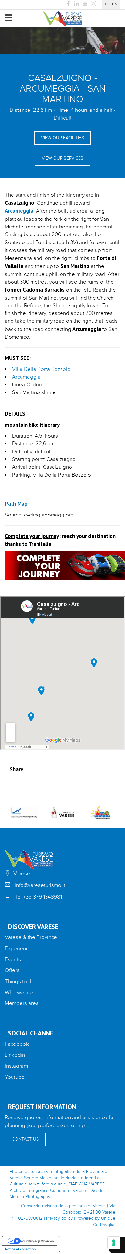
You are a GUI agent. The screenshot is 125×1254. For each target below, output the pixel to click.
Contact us (25, 1139)
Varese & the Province (31, 937)
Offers (12, 970)
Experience (18, 948)
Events (13, 959)
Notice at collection (20, 1249)
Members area (22, 1003)
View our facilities (62, 138)
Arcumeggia (26, 377)
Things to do (20, 981)
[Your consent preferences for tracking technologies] (114, 1243)
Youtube (15, 1077)
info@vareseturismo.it (40, 885)
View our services (62, 158)
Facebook (17, 1044)
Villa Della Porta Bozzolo (41, 369)
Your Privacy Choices (37, 1241)
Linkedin (15, 1055)
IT (106, 4)
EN (114, 4)
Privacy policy (59, 1218)
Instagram (16, 1066)
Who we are (19, 992)
